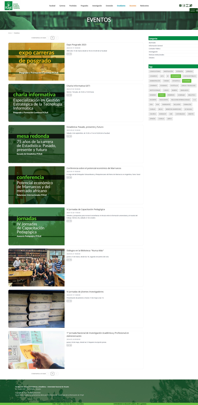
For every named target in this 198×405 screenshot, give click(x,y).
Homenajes (181, 95)
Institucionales (155, 90)
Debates (151, 58)
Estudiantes (176, 76)
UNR (171, 114)
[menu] (99, 5)
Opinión (152, 119)
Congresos (153, 76)
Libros (169, 119)
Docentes (153, 100)
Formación (187, 104)
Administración (155, 81)
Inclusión (177, 104)
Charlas (152, 109)
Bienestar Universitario (173, 109)
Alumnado (152, 43)
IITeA (151, 104)
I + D (194, 100)
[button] (194, 10)
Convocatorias (155, 71)
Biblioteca (191, 95)
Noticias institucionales (156, 55)
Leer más (69, 54)
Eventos (17, 33)
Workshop (162, 114)
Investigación (153, 52)
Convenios (153, 85)
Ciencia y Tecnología (188, 85)
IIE (167, 76)
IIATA (162, 76)
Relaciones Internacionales (180, 100)
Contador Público (154, 49)
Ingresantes (166, 104)
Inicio (10, 33)
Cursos (166, 90)
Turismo (166, 81)
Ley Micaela (188, 109)
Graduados (184, 90)
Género (161, 95)
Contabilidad (180, 114)
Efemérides (171, 95)
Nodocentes (164, 100)
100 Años (153, 114)
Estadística (176, 81)
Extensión (179, 71)
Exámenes (153, 95)
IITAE (157, 104)
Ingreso (174, 90)
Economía (186, 81)
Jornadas (189, 71)
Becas (160, 109)
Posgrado (163, 85)
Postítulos (174, 85)
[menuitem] (52, 5)
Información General (156, 46)
